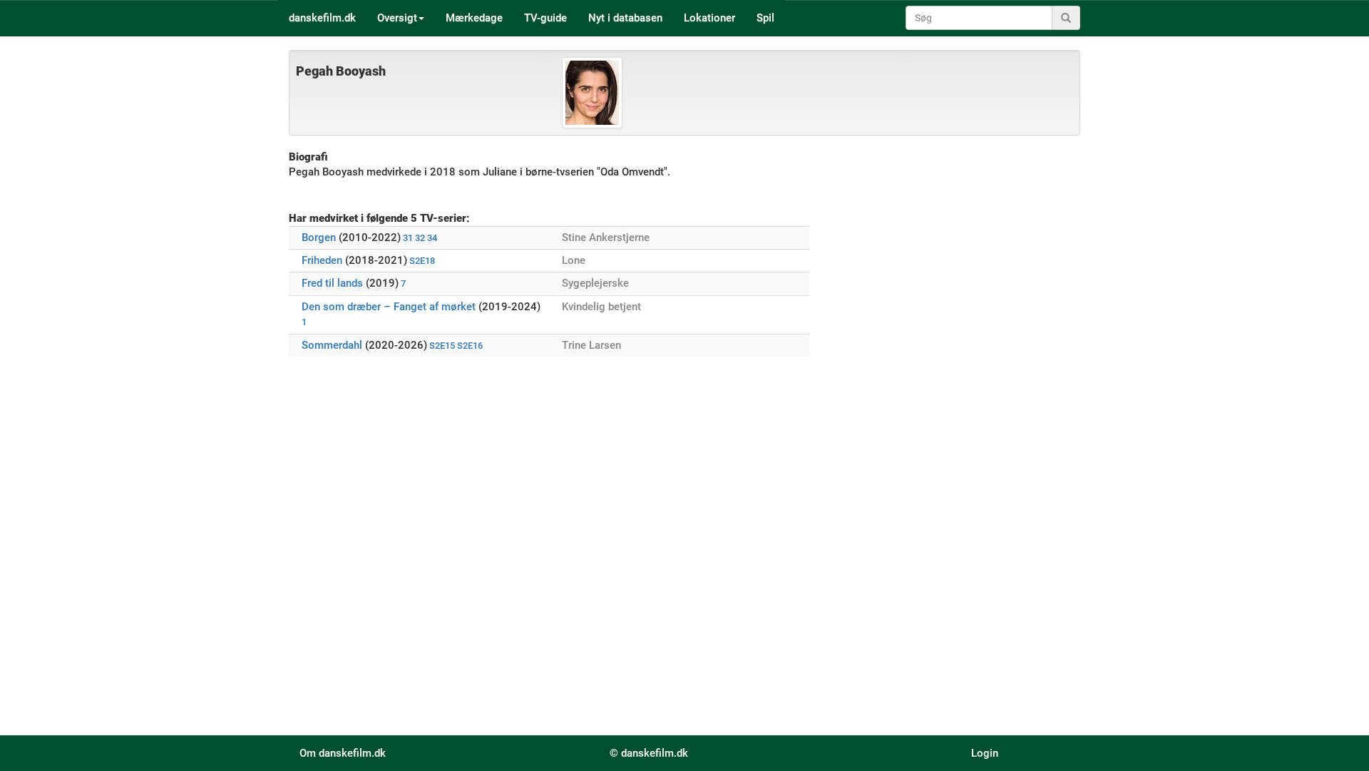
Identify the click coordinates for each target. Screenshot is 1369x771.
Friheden (322, 260)
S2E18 (422, 260)
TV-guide (545, 17)
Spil (765, 17)
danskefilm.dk (322, 17)
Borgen (319, 237)
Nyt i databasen (625, 17)
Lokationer (709, 17)
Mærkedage (474, 17)
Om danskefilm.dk (342, 753)
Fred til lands (332, 283)
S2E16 (470, 345)
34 (432, 238)
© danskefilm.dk (649, 753)
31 (408, 238)
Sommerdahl (332, 345)
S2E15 (442, 345)
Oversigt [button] (397, 17)
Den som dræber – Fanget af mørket (389, 306)
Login (984, 753)
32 (420, 238)
